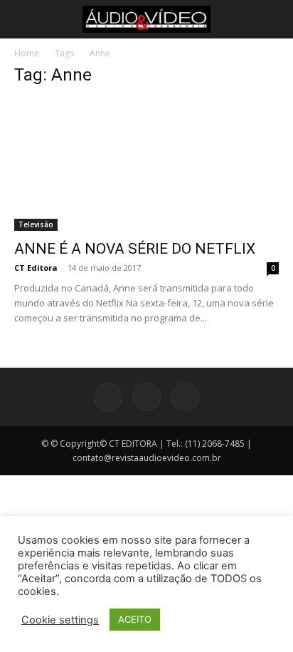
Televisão (35, 224)
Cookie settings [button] (60, 620)
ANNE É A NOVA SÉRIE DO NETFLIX (134, 248)
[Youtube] (185, 397)
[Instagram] (146, 397)
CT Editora (36, 267)
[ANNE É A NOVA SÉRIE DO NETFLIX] (146, 165)
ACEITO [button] (134, 619)
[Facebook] (108, 397)
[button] (23, 19)
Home (26, 53)
